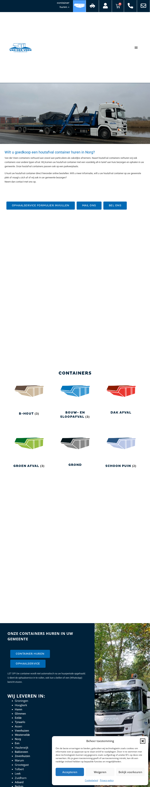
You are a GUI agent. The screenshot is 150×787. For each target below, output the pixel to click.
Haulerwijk (21, 747)
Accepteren (69, 772)
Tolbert (19, 769)
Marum (19, 760)
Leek (18, 773)
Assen (18, 726)
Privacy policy (107, 780)
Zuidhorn (21, 778)
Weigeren (100, 772)
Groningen (21, 701)
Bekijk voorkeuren (130, 772)
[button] (143, 741)
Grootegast (22, 765)
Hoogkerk (21, 705)
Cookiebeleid (91, 780)
